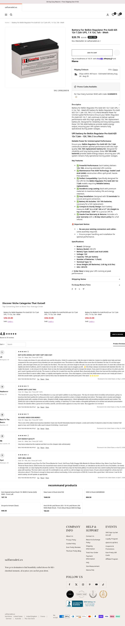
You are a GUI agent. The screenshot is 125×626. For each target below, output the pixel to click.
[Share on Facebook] (72, 289)
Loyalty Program (112, 539)
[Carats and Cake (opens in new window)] (81, 594)
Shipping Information (90, 547)
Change (115, 69)
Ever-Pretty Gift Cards (111, 553)
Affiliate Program (112, 559)
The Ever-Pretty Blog (73, 551)
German (8, 619)
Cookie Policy (71, 543)
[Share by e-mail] (83, 289)
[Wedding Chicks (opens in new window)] (70, 594)
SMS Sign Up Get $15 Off (112, 533)
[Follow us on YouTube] (96, 584)
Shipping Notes (79, 279)
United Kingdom (31, 616)
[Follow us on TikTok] (103, 584)
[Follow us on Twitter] (76, 584)
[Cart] (119, 14)
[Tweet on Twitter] (79, 289)
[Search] (11, 15)
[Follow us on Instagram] (83, 584)
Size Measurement (92, 566)
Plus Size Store (30, 619)
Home (7, 23)
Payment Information (90, 557)
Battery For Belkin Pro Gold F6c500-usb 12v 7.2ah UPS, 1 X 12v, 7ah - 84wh (61, 313)
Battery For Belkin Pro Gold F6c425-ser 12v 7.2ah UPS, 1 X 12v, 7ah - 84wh (101, 313)
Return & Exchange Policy (93, 541)
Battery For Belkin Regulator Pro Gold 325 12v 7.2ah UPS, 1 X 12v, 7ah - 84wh (21, 313)
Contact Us (90, 536)
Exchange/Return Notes (81, 285)
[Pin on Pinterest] (75, 289)
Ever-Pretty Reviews (73, 547)
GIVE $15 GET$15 (112, 542)
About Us (69, 536)
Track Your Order (92, 552)
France (43, 616)
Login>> (10, 321)
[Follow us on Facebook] (69, 584)
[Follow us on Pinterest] (89, 584)
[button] (117, 53)
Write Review (117, 334)
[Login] (108, 15)
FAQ (87, 562)
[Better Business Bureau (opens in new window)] (81, 604)
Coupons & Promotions (110, 547)
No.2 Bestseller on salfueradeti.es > (86, 41)
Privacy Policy (71, 540)
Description (76, 104)
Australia (18, 619)
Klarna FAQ (90, 570)
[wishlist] (113, 14)
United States (18, 616)
